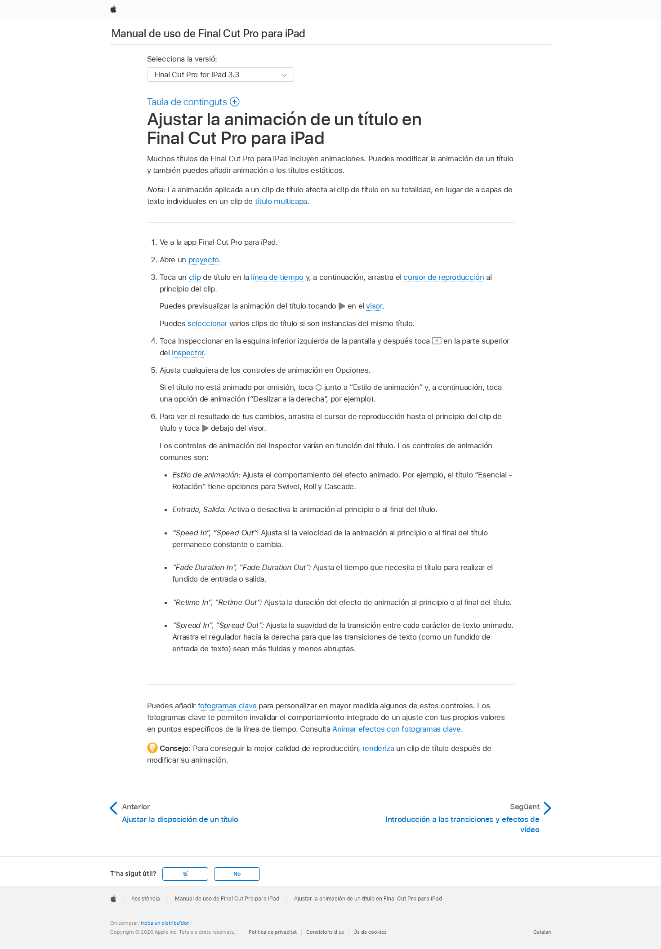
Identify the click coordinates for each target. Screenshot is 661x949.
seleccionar (207, 323)
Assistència (145, 899)
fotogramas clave (227, 705)
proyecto (203, 259)
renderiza (378, 748)
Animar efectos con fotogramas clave (396, 728)
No (237, 874)
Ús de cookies (370, 932)
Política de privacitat (273, 932)
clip (195, 277)
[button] (194, 101)
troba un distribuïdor (164, 923)
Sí (185, 874)
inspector (188, 352)
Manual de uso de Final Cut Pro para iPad (208, 33)
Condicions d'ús (325, 932)
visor (374, 305)
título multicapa (281, 201)
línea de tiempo (277, 277)
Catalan (542, 932)
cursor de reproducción (443, 277)
